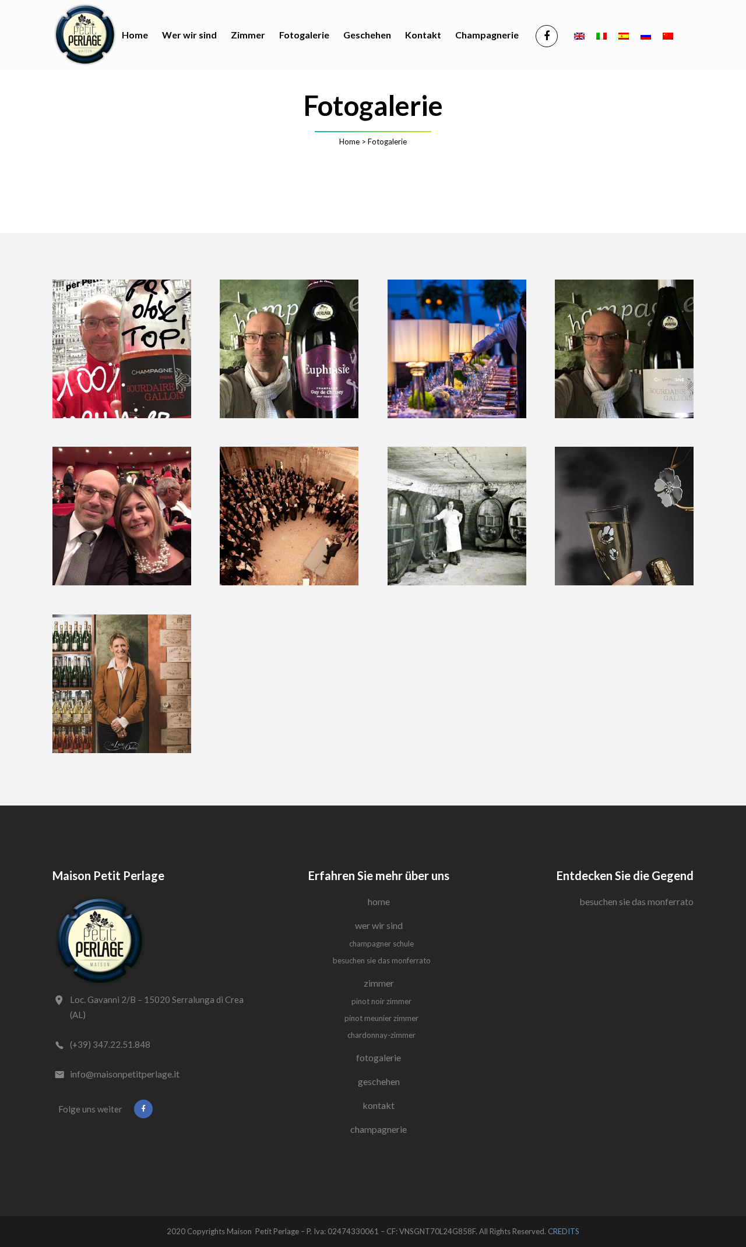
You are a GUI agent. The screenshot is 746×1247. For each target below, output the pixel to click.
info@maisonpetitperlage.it (125, 1073)
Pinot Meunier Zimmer (381, 1018)
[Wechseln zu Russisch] (646, 35)
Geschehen (379, 1081)
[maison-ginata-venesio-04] (289, 349)
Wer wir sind (379, 925)
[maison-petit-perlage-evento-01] (457, 349)
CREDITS (563, 1231)
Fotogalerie (378, 1057)
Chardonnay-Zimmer (381, 1035)
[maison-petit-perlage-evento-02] (289, 516)
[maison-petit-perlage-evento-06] (121, 683)
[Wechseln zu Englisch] (579, 35)
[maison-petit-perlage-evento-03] (457, 516)
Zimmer (379, 982)
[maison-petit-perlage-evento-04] (624, 516)
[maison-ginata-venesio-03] (121, 349)
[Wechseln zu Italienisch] (601, 35)
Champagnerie (378, 1129)
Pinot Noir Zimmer (381, 1001)
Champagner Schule (381, 943)
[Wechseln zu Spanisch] (624, 35)
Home (349, 141)
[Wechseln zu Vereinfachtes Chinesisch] (668, 35)
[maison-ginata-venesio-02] (121, 516)
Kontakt (379, 1105)
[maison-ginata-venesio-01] (624, 349)
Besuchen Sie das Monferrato (382, 960)
